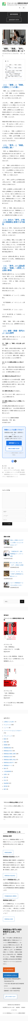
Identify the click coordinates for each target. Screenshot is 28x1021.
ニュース (6, 727)
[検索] (22, 601)
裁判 (5, 789)
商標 (5, 466)
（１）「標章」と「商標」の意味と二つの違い (13, 65)
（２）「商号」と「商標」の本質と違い (13, 68)
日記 (5, 780)
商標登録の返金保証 (10, 875)
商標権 (5, 745)
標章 (12, 468)
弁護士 (5, 774)
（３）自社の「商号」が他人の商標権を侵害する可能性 (13, 71)
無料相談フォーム (14, 443)
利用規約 (23, 1007)
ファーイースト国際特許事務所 (17, 3)
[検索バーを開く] (20, 8)
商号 (5, 468)
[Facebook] (12, 461)
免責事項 (18, 1007)
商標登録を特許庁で (9, 762)
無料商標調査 (14, 14)
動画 (5, 739)
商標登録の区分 (8, 750)
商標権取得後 (7, 747)
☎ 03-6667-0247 (13, 448)
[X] (15, 461)
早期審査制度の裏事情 (10, 896)
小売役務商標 (7, 771)
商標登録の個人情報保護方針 (14, 1004)
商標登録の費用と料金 (10, 759)
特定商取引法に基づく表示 (8, 1007)
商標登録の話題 (8, 756)
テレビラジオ (7, 724)
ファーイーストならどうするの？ (13, 730)
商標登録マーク (8, 765)
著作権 (5, 786)
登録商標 (6, 783)
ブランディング (8, 736)
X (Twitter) (14, 1010)
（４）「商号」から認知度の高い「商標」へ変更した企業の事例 (13, 74)
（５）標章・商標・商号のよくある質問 (13, 77)
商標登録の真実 (9, 919)
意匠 (5, 777)
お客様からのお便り (9, 721)
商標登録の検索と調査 (10, 753)
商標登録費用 (8, 852)
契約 (5, 768)
